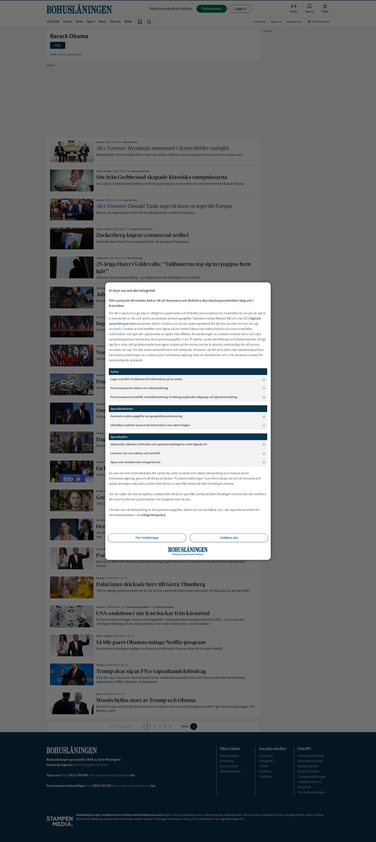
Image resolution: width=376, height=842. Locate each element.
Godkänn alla (229, 537)
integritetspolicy (153, 515)
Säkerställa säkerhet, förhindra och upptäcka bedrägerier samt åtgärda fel (159, 444)
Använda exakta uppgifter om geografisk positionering (146, 416)
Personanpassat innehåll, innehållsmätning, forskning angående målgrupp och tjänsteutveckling (174, 397)
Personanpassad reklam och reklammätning (139, 388)
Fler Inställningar (147, 537)
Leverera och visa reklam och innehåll (135, 453)
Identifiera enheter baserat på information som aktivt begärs (150, 425)
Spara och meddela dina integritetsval (135, 462)
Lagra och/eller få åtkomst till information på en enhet (146, 379)
